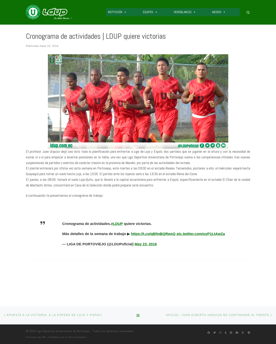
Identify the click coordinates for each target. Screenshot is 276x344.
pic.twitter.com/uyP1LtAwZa (201, 234)
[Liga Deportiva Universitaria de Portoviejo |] (49, 11)
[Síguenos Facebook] (209, 332)
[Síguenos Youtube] (237, 332)
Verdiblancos (183, 12)
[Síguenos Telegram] (249, 332)
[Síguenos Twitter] (214, 332)
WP (44, 337)
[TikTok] (225, 332)
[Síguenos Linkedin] (231, 332)
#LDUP (117, 224)
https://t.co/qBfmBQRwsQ (153, 234)
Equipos (148, 12)
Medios (216, 12)
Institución (115, 12)
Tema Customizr (77, 337)
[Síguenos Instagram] (220, 332)
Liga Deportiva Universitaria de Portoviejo (63, 331)
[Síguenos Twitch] (243, 332)
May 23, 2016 (146, 244)
